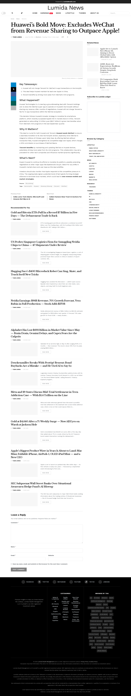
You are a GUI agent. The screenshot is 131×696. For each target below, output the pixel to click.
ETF (111, 614)
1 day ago (25, 369)
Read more (45, 231)
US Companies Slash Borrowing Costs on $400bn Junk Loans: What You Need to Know (109, 83)
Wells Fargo (108, 647)
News (58, 13)
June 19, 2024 (29, 37)
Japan (109, 631)
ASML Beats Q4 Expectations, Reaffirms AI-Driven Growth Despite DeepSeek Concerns (110, 68)
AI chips (96, 597)
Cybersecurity (94, 204)
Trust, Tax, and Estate (96, 156)
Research (90, 183)
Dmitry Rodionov (71, 78)
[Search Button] (128, 13)
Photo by (64, 78)
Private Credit (94, 215)
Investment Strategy (98, 631)
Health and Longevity (96, 151)
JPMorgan (104, 634)
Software (92, 218)
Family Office (93, 148)
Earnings (46, 13)
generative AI (109, 621)
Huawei (36, 186)
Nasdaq (105, 637)
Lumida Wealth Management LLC (47, 661)
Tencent (56, 186)
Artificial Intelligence (98, 601)
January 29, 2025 (106, 74)
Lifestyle (69, 13)
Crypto (91, 166)
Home (34, 13)
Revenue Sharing (46, 186)
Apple (111, 597)
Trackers (92, 187)
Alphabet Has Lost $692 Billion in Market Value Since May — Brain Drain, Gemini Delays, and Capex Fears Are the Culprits (45, 333)
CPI (107, 607)
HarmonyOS (28, 186)
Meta (90, 637)
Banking (109, 601)
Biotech (92, 199)
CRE (90, 202)
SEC (91, 644)
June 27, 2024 (105, 90)
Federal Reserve (106, 617)
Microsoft (98, 637)
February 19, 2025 (106, 59)
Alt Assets (92, 163)
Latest (91, 171)
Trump (100, 647)
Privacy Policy (84, 661)
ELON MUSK (103, 614)
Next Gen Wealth (94, 153)
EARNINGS (94, 614)
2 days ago (25, 460)
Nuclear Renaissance (96, 213)
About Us (94, 13)
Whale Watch (102, 650)
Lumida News (65, 7)
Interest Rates (108, 627)
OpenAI (92, 640)
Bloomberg (29, 183)
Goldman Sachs (95, 624)
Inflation (93, 627)
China (105, 604)
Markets (24, 19)
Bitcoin (99, 604)
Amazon (104, 597)
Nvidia (112, 637)
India (111, 624)
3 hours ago (26, 219)
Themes (82, 13)
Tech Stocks (110, 644)
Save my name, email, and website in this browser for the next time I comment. (40, 564)
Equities (92, 169)
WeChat (64, 186)
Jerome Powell (93, 634)
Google (105, 624)
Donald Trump (107, 611)
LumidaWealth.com (69, 1)
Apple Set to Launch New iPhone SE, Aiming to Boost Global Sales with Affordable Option (109, 53)
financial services (96, 621)
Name (13, 547)
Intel (100, 627)
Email (13, 555)
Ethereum (95, 617)
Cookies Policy (93, 661)
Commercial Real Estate (96, 607)
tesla (93, 647)
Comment (15, 522)
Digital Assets (94, 207)
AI (89, 196)
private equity (101, 640)
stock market (99, 644)
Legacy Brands (94, 210)
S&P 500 (111, 640)
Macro (91, 174)
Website (51, 555)
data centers (96, 611)
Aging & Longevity (95, 194)
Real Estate (93, 179)
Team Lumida (17, 37)
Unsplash (80, 78)
